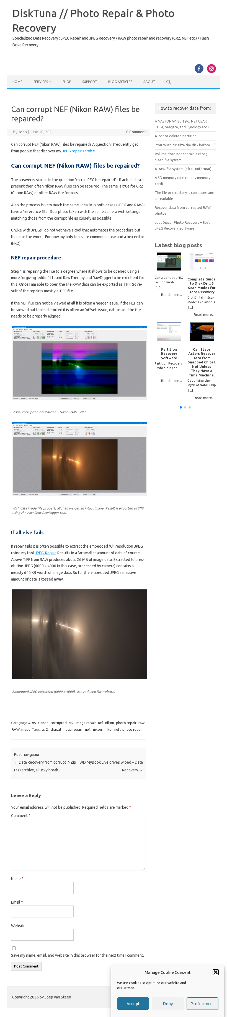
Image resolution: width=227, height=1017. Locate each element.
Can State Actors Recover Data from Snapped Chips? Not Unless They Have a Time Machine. (201, 362)
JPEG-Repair (45, 553)
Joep (22, 132)
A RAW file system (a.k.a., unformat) (183, 169)
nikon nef (112, 729)
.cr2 (45, 729)
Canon (43, 723)
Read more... (171, 294)
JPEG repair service (78, 151)
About (149, 82)
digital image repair (66, 729)
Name (17, 878)
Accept (133, 1003)
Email (17, 902)
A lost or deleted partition (176, 136)
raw (141, 723)
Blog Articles (120, 82)
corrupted (58, 723)
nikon (109, 723)
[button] (215, 972)
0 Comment (136, 132)
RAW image (21, 729)
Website (18, 926)
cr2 (71, 723)
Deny (168, 1003)
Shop (67, 82)
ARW (32, 723)
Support (89, 82)
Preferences (202, 1003)
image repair (86, 723)
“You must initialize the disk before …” (185, 145)
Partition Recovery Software (169, 353)
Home (17, 82)
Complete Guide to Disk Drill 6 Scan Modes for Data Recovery (201, 285)
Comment (20, 815)
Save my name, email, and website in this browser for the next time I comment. (77, 955)
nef (100, 723)
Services (40, 82)
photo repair (126, 723)
